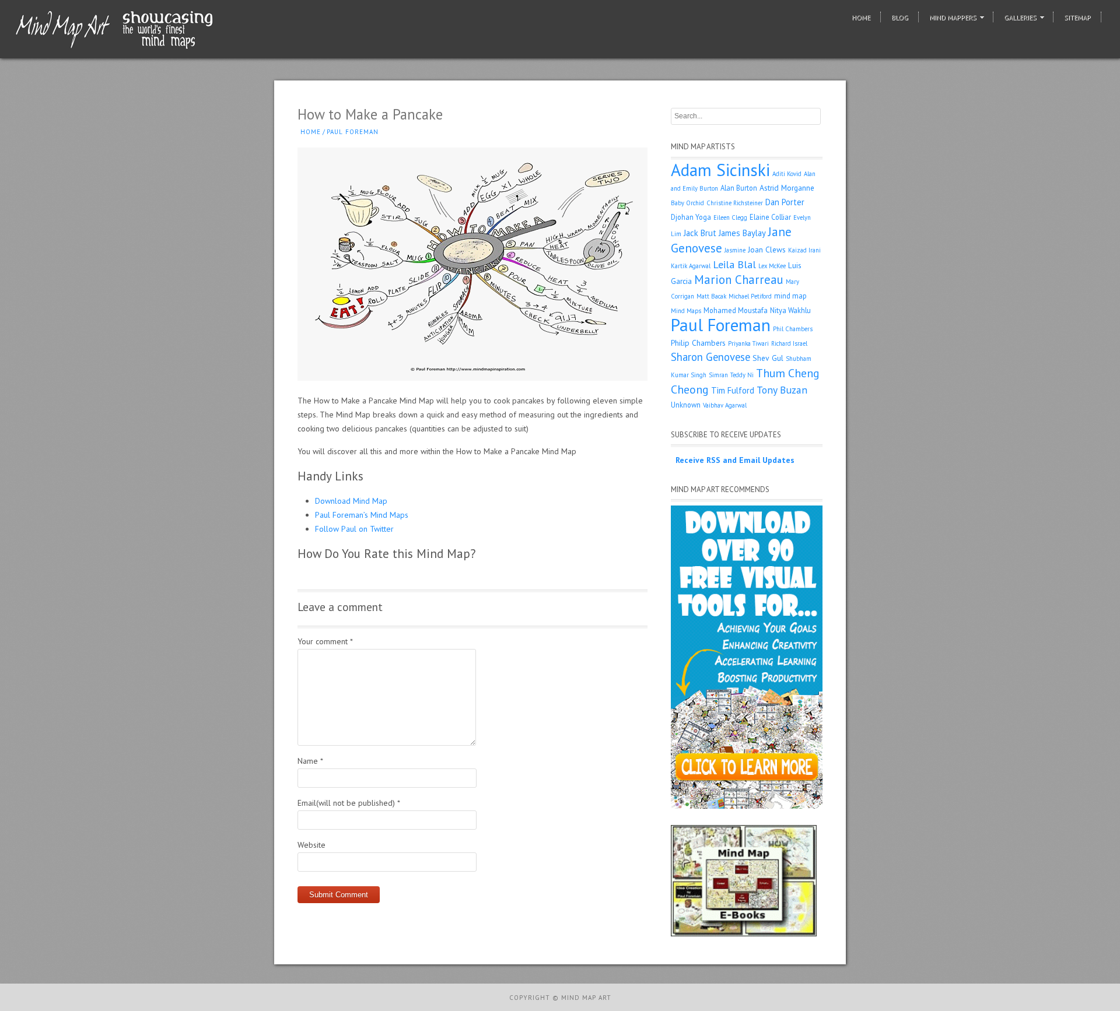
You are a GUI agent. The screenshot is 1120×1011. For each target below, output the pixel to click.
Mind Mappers (953, 17)
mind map (790, 295)
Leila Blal (734, 264)
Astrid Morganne (787, 187)
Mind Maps (686, 311)
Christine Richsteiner (734, 203)
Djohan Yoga (691, 217)
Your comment (325, 641)
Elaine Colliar (770, 217)
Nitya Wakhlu (790, 310)
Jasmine (735, 250)
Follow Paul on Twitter (354, 529)
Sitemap (1077, 17)
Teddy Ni (742, 375)
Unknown (686, 404)
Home (861, 17)
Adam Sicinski (720, 170)
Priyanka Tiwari (748, 343)
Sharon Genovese (710, 357)
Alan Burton (738, 187)
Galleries (1020, 17)
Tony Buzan (782, 389)
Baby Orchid (687, 203)
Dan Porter (784, 202)
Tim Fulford (732, 390)
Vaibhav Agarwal (725, 405)
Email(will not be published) (349, 803)
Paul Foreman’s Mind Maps (361, 515)
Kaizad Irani (804, 250)
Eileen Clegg (730, 217)
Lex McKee (772, 266)
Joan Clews (767, 249)
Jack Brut (700, 232)
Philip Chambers (698, 343)
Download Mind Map (351, 501)
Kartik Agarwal (690, 266)
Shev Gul (767, 358)
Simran (718, 375)
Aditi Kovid (787, 174)
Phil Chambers (793, 329)
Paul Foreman (353, 132)
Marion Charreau (738, 279)
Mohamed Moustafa (736, 310)
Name (310, 761)
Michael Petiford (750, 296)
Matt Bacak (711, 296)
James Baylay (742, 232)
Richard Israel (789, 343)
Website (312, 845)
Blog (899, 17)
